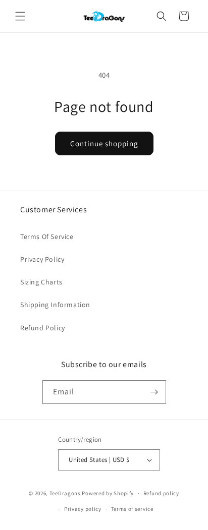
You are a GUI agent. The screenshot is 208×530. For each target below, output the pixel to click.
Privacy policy (82, 508)
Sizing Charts (41, 281)
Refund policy (161, 493)
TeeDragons (65, 493)
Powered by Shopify (108, 493)
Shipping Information (55, 304)
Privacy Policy (42, 259)
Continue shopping (104, 143)
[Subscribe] (154, 392)
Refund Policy (42, 327)
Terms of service (132, 508)
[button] (20, 16)
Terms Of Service (47, 236)
